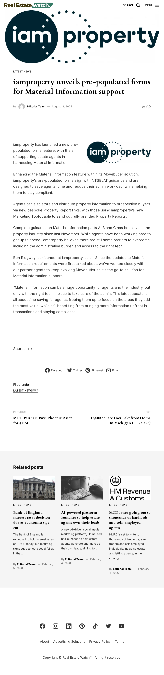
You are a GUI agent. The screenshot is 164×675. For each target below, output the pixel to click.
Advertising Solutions (69, 641)
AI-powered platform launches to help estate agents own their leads (80, 517)
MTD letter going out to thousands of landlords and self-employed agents (130, 520)
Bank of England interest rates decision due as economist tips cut (31, 520)
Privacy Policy (100, 641)
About (44, 641)
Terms (119, 641)
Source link (22, 349)
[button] (152, 5)
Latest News (22, 71)
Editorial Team (36, 106)
